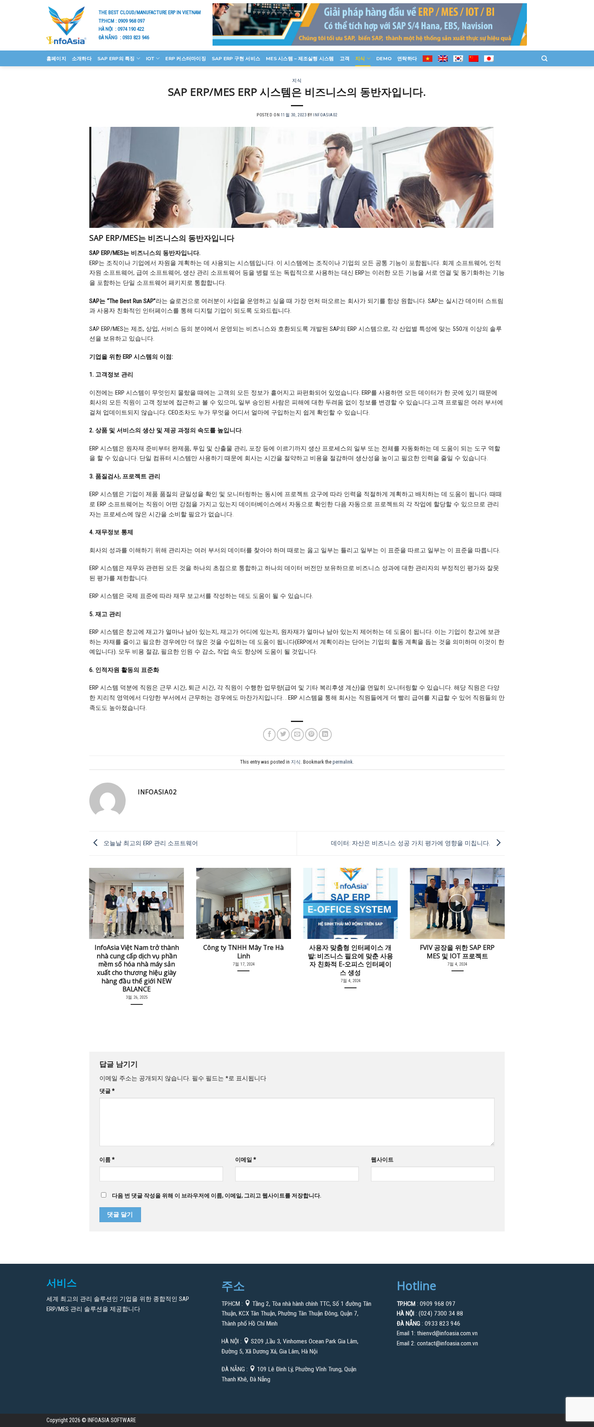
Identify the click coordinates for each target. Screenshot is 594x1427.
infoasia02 (325, 115)
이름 (106, 1159)
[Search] (544, 58)
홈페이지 (56, 58)
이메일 (245, 1159)
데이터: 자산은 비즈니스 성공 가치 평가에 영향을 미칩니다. (411, 843)
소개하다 (82, 58)
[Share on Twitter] (283, 734)
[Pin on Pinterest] (311, 734)
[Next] (492, 926)
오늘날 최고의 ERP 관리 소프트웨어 (150, 843)
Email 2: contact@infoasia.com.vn (437, 1343)
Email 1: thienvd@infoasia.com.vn (437, 1333)
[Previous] (102, 926)
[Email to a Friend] (297, 734)
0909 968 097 (131, 21)
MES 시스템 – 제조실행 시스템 (300, 58)
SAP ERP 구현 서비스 (236, 58)
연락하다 (407, 58)
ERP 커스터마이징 (185, 58)
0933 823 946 (135, 37)
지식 (360, 58)
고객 (345, 58)
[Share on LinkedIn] (325, 734)
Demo (384, 58)
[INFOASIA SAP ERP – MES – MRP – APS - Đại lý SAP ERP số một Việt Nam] (66, 25)
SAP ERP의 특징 (116, 58)
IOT (150, 58)
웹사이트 (382, 1159)
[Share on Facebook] (269, 734)
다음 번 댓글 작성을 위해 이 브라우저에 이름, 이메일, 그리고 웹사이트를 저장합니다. (216, 1195)
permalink (343, 762)
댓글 (106, 1091)
